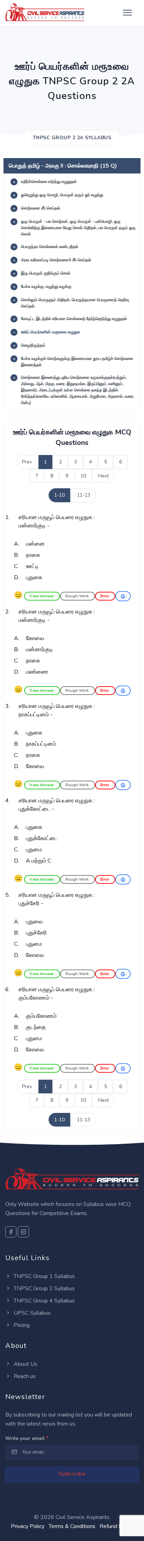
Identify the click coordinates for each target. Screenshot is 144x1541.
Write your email (26, 1438)
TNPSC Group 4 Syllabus (43, 1301)
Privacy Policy (27, 1526)
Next (103, 476)
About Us (24, 1364)
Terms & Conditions (72, 1526)
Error (105, 596)
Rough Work (77, 596)
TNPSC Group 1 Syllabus (43, 1276)
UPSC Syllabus (31, 1313)
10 (83, 476)
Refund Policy (116, 1526)
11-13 (83, 495)
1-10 (59, 495)
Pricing (21, 1325)
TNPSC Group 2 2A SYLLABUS (72, 137)
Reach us (24, 1376)
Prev (27, 462)
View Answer (42, 596)
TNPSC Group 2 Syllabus (43, 1288)
